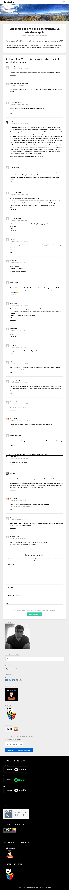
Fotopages (13, 334)
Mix (11, 473)
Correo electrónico (14, 595)
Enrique (12, 456)
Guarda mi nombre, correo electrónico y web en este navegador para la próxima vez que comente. (35, 610)
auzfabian (44, 35)
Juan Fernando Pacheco (17, 83)
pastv (11, 303)
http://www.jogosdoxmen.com (28, 544)
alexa (11, 67)
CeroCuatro (8, 2)
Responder (13, 75)
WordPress (38, 887)
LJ (10, 122)
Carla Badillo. (14, 218)
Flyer (11, 345)
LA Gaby (12, 282)
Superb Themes (47, 887)
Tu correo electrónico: (13, 740)
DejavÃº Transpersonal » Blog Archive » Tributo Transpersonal (30, 454)
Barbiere (12, 536)
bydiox (12, 260)
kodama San (14, 102)
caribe (12, 328)
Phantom (13, 418)
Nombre (9, 587)
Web (7, 603)
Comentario (11, 564)
